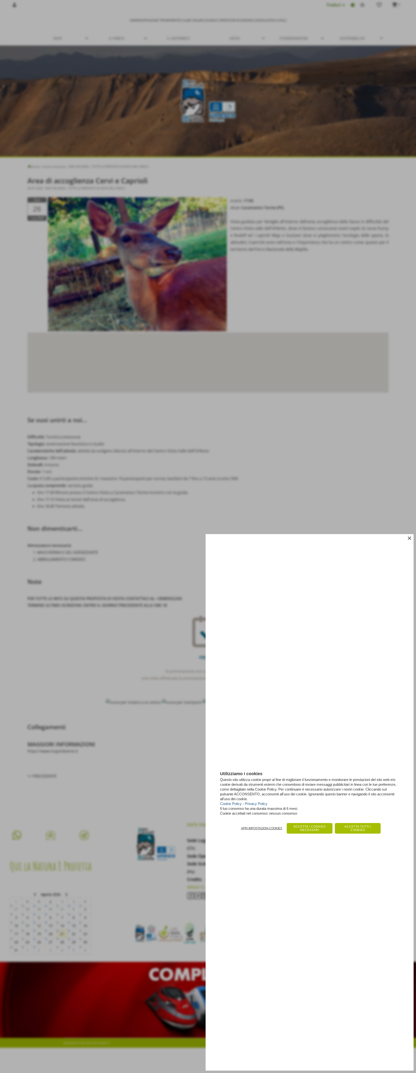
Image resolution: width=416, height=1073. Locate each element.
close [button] (409, 538)
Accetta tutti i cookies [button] (357, 828)
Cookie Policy (231, 804)
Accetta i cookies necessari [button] (309, 828)
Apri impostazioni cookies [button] (261, 828)
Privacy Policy (256, 804)
